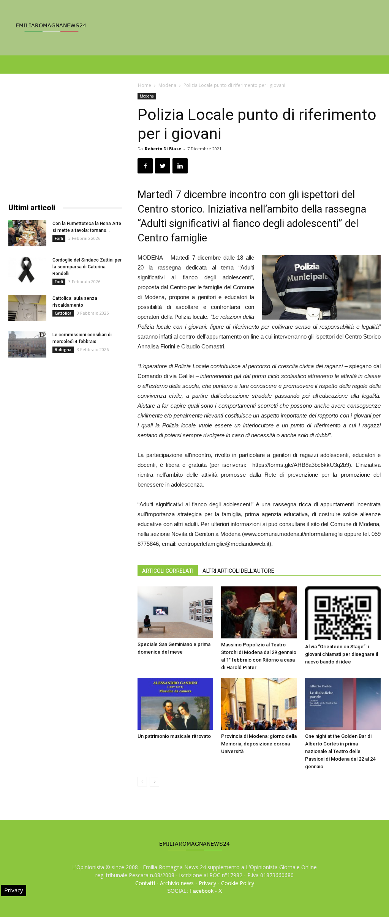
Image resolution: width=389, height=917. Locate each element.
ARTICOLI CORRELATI (167, 571)
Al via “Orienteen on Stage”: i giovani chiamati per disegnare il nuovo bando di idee (341, 654)
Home (144, 85)
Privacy (207, 883)
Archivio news (177, 883)
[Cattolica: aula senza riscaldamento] (27, 308)
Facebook (201, 891)
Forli (59, 238)
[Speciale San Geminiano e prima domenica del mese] (175, 612)
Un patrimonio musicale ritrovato (174, 736)
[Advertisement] (65, 140)
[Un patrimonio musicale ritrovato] (175, 704)
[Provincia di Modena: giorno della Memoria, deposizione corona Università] (259, 704)
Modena (167, 85)
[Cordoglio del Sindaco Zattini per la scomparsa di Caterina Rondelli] (27, 270)
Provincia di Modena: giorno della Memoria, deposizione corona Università (259, 743)
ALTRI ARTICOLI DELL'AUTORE (238, 571)
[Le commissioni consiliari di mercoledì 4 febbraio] (27, 344)
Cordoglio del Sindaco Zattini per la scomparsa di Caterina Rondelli (87, 266)
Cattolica (63, 313)
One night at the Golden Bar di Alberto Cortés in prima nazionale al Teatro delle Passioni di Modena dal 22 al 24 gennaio (340, 751)
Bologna (63, 349)
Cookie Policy (237, 883)
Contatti (145, 883)
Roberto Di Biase (163, 148)
